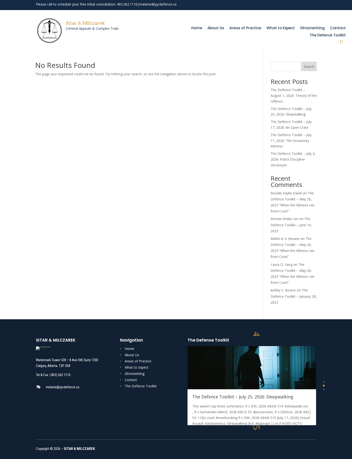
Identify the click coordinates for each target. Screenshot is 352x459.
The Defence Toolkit (328, 36)
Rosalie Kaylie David (286, 193)
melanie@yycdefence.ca (157, 4)
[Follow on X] (304, 4)
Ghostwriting (312, 28)
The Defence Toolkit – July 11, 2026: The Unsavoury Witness (291, 141)
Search (309, 66)
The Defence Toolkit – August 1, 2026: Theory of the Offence (294, 95)
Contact (338, 28)
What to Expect (281, 28)
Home (196, 28)
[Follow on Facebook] (295, 4)
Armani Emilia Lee (284, 218)
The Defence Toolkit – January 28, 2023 (294, 296)
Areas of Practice (245, 28)
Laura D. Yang (281, 264)
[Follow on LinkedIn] (312, 4)
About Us (215, 28)
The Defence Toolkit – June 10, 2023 (291, 224)
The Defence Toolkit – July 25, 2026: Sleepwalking (242, 397)
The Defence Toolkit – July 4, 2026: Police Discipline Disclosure (293, 159)
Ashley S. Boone (283, 290)
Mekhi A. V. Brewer (285, 238)
